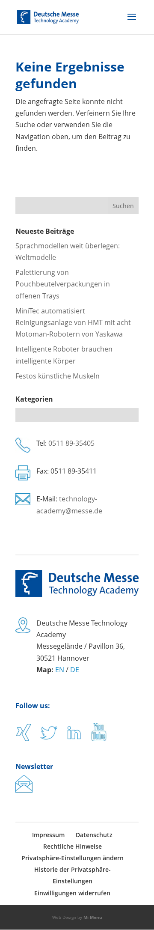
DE (74, 669)
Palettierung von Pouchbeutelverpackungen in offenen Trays (62, 284)
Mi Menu (92, 917)
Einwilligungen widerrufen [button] (72, 893)
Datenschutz (94, 835)
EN (59, 669)
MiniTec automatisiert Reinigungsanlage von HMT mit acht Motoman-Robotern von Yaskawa (73, 322)
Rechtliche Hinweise (72, 846)
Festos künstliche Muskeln (57, 376)
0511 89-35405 (71, 443)
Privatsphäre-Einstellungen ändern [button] (72, 858)
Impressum (48, 835)
